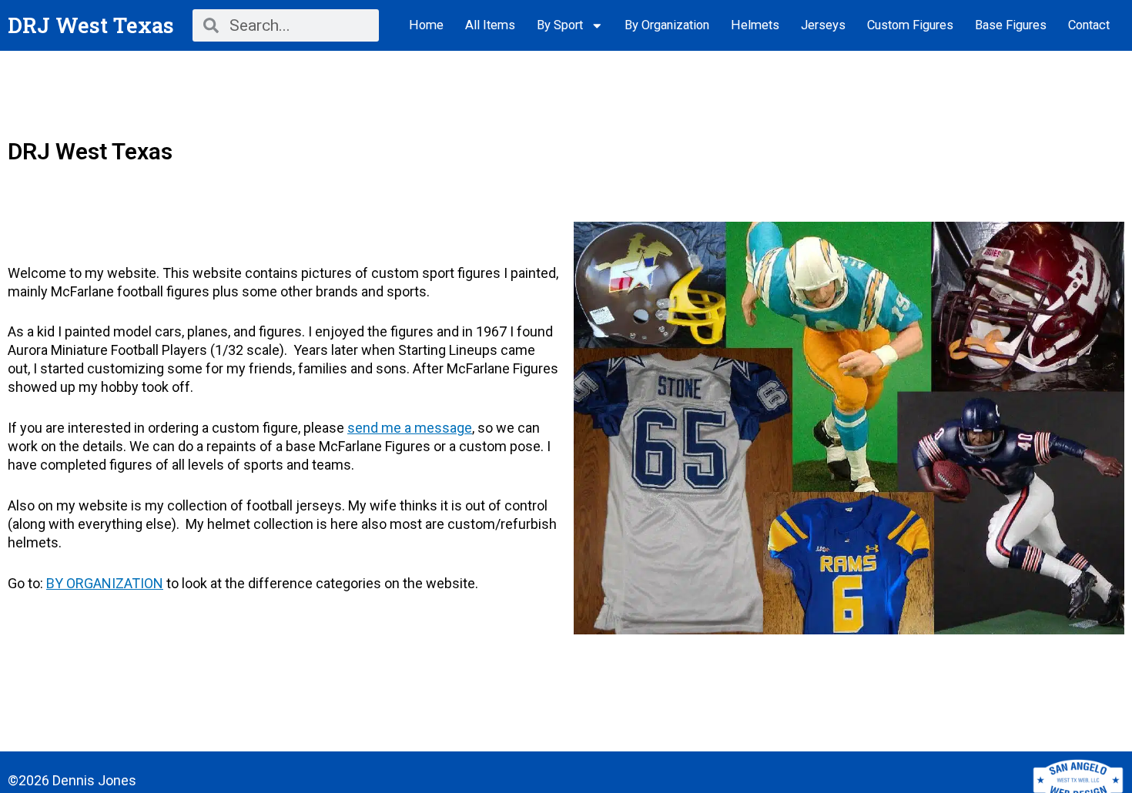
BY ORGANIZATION (104, 583)
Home (426, 25)
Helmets (755, 25)
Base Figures (1011, 25)
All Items (490, 25)
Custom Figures (910, 25)
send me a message (409, 428)
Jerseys (823, 25)
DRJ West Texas (91, 25)
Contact (1089, 25)
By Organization (667, 25)
